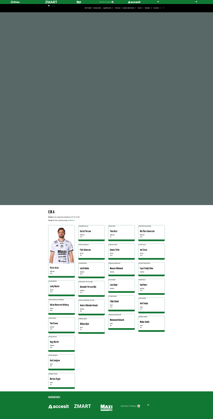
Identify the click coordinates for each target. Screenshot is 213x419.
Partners (118, 8)
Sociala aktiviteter (128, 8)
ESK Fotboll (88, 8)
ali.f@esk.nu (71, 220)
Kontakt (156, 8)
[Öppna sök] (163, 8)
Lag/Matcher (107, 8)
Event (139, 8)
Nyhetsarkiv (97, 8)
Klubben (147, 8)
